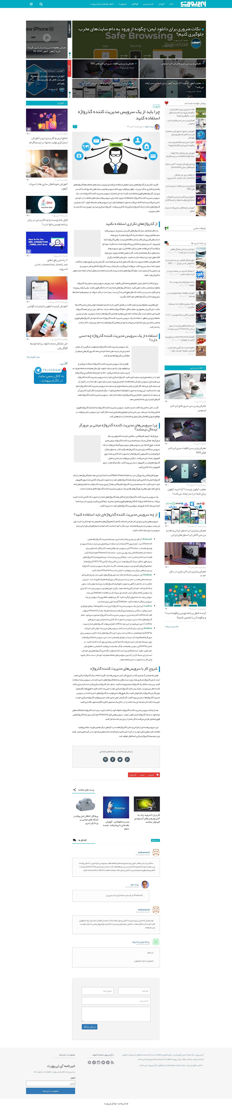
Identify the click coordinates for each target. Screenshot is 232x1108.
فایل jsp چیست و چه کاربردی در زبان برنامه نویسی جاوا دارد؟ (47, 222)
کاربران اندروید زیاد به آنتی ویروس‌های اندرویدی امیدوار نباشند (147, 818)
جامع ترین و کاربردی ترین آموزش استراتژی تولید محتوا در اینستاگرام (180, 198)
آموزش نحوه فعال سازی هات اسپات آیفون (180, 209)
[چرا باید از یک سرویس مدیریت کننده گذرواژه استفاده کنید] (116, 156)
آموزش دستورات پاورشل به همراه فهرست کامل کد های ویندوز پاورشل (180, 134)
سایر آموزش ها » (33, 357)
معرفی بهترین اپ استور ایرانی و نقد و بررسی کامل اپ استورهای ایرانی (186, 532)
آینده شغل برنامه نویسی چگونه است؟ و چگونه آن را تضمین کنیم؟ (185, 615)
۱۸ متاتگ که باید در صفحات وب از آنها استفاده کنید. (181, 272)
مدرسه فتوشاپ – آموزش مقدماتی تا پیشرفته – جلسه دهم (116, 825)
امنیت (156, 106)
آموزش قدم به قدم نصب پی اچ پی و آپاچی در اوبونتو (180, 338)
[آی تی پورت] (193, 4)
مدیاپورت (123, 4)
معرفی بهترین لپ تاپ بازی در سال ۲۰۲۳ (187, 573)
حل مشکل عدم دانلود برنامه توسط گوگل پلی (49, 346)
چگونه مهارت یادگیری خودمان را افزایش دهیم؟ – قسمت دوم (181, 350)
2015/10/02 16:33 (143, 912)
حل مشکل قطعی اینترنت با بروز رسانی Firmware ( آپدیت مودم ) (181, 328)
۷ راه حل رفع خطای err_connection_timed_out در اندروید (51, 264)
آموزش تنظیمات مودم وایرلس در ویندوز (181, 294)
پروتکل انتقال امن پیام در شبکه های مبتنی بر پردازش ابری (85, 819)
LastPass (148, 606)
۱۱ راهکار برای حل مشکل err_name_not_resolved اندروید (181, 176)
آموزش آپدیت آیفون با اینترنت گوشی (47, 306)
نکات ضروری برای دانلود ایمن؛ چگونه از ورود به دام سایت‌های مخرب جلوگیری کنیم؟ (182, 112)
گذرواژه (133, 775)
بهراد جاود (149, 126)
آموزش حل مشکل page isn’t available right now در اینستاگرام (180, 154)
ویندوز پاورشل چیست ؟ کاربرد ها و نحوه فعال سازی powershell (180, 165)
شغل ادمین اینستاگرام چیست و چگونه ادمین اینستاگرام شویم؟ (181, 143)
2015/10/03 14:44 (143, 944)
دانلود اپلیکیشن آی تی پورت (102, 4)
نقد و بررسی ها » (171, 626)
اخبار (171, 4)
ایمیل (73, 1077)
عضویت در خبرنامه (51, 1091)
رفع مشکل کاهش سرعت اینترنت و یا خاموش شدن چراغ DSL (180, 263)
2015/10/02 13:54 (132, 887)
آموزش (161, 4)
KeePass (148, 628)
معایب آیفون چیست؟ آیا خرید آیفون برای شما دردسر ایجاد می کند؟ (187, 491)
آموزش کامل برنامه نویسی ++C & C (180, 316)
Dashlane (147, 574)
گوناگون (134, 4)
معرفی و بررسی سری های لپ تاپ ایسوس (181, 122)
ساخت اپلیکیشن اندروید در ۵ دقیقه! (182, 283)
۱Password (147, 539)
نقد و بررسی (148, 4)
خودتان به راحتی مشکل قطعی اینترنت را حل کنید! (181, 250)
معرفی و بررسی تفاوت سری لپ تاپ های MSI (180, 187)
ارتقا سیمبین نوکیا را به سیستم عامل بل (182, 305)
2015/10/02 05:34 (143, 855)
